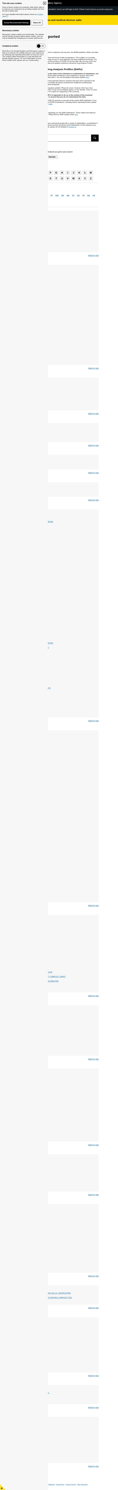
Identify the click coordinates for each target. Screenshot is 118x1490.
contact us (72, 127)
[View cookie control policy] (3, 1487)
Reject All (37, 23)
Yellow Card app (71, 1484)
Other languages (82, 1484)
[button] (41, 46)
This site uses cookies (12, 3)
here (87, 77)
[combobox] (55, 138)
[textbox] (55, 138)
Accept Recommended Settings (16, 23)
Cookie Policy (60, 1484)
